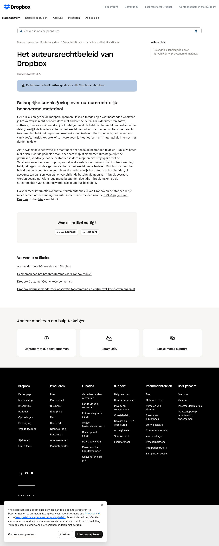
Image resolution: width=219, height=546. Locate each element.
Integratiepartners (156, 447)
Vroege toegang (27, 428)
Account (58, 17)
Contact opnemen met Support (197, 6)
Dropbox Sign (58, 428)
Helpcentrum (110, 6)
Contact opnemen (124, 400)
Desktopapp (25, 394)
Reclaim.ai (56, 434)
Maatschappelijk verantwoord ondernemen (187, 415)
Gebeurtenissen (155, 400)
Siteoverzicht (121, 436)
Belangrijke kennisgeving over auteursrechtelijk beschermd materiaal (176, 51)
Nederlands (24, 495)
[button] (21, 31)
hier (40, 199)
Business (55, 405)
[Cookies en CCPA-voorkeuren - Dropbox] (55, 521)
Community (131, 6)
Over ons (183, 394)
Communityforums (157, 430)
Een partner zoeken (157, 453)
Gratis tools (24, 446)
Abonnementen (59, 440)
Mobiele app (25, 400)
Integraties (24, 405)
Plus (52, 394)
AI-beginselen (122, 430)
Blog (148, 394)
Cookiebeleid (121, 415)
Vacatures (183, 400)
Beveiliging (24, 423)
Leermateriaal (122, 441)
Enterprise (56, 411)
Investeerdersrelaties (190, 405)
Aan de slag (92, 17)
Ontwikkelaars (154, 424)
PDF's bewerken (91, 441)
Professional (57, 400)
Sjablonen (24, 440)
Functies (23, 411)
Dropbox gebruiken (36, 17)
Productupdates (59, 446)
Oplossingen (25, 417)
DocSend (55, 423)
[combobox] (109, 31)
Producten (74, 17)
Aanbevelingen (154, 436)
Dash (53, 417)
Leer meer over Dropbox (158, 6)
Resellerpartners (155, 441)
